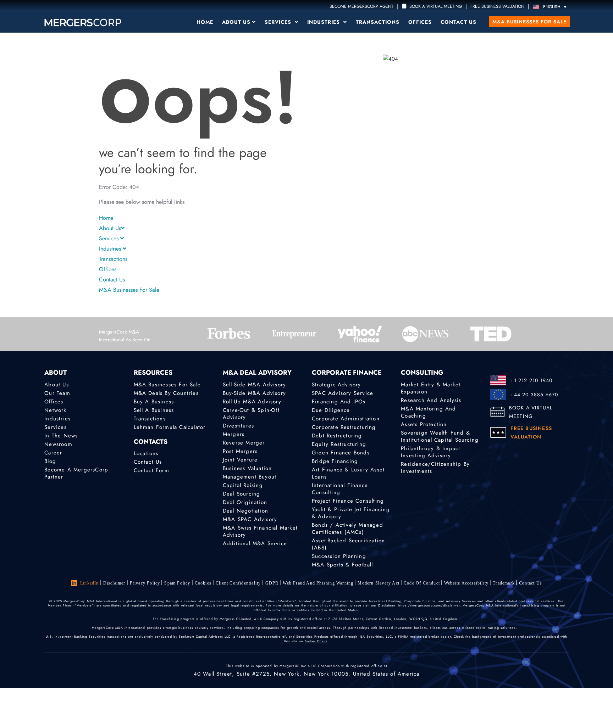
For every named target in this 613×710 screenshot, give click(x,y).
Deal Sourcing (241, 493)
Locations (146, 453)
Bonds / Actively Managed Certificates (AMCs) (347, 528)
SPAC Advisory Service (342, 393)
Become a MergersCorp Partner (76, 473)
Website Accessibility (466, 583)
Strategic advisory (336, 384)
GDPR (272, 583)
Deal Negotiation (245, 510)
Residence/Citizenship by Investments (435, 467)
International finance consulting (340, 489)
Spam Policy (177, 583)
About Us (236, 22)
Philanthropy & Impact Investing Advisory (430, 452)
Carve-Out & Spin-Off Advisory (251, 414)
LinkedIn (89, 583)
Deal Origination (245, 502)
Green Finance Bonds (341, 452)
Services (279, 22)
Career (53, 452)
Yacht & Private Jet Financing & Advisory (351, 513)
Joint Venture (240, 459)
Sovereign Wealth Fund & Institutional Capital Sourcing (440, 436)
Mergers (233, 434)
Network (55, 410)
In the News (61, 435)
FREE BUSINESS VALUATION (497, 6)
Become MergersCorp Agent (361, 6)
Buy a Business (154, 401)
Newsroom (58, 444)
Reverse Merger (244, 442)
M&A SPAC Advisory (250, 519)
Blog (50, 461)
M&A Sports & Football (342, 564)
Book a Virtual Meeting (435, 6)
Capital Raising (243, 485)
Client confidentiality (238, 583)
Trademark (504, 583)
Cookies (203, 583)
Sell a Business (154, 410)
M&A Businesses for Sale (529, 21)
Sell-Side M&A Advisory (254, 384)
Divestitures (238, 425)
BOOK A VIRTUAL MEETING (531, 412)
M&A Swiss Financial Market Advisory (260, 531)
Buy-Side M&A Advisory (254, 393)
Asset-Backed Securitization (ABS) (348, 544)
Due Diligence (331, 410)
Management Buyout (249, 476)
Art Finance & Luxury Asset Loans (348, 473)
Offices (420, 22)
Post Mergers (240, 451)
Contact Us (458, 22)
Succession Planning (339, 556)
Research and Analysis (431, 400)
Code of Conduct (422, 583)
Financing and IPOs (339, 401)
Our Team (57, 393)
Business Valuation (247, 468)
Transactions (377, 22)
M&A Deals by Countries (166, 393)
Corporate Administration (346, 418)
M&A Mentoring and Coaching (428, 412)
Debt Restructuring (337, 435)
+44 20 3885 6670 (534, 394)
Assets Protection (424, 424)
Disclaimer (114, 583)
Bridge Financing (335, 461)
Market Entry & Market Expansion (430, 388)
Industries (324, 22)
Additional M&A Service (255, 543)
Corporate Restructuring (344, 427)
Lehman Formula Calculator (170, 427)
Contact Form (151, 470)
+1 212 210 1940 (531, 380)
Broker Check (316, 641)
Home (205, 22)
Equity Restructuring (339, 444)
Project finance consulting (348, 500)
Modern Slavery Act (378, 583)
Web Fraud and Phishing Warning (318, 583)
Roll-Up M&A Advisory (252, 401)
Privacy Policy (145, 583)
